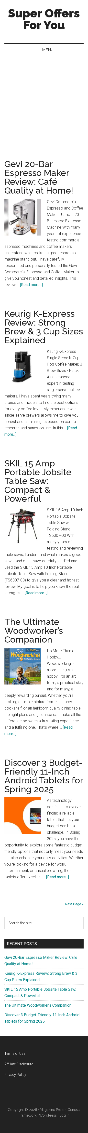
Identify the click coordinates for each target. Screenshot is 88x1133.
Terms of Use (14, 1053)
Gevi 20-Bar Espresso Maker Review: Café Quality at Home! (38, 177)
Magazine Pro (50, 1110)
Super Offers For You (44, 19)
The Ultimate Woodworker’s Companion (33, 631)
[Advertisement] (44, 103)
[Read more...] (31, 284)
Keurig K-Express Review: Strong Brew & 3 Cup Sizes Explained (43, 326)
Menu (48, 50)
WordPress (48, 1115)
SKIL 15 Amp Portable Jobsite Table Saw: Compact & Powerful (37, 481)
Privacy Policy (15, 1075)
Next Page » (74, 904)
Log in (64, 1115)
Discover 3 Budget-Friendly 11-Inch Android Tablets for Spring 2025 (43, 775)
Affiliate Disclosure (18, 1064)
